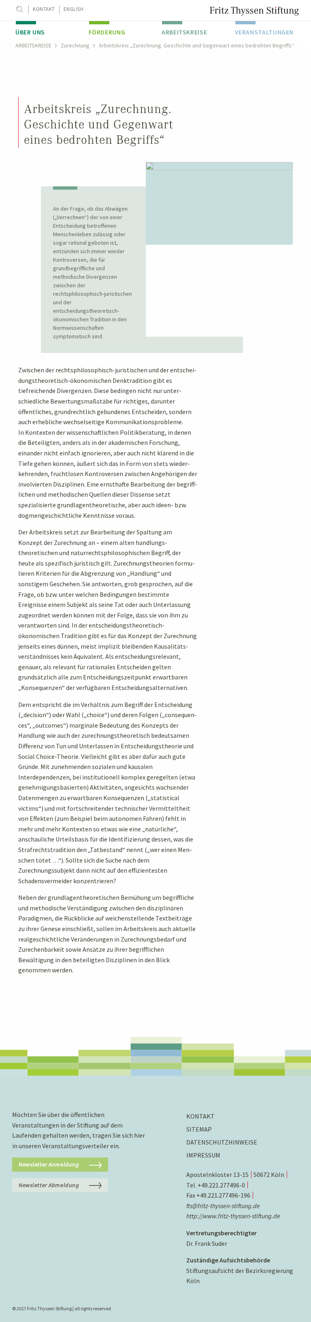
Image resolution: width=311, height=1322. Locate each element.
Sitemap (199, 1129)
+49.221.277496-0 (221, 1185)
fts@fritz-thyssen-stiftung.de (223, 1206)
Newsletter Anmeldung (49, 1164)
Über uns (30, 32)
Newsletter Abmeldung (49, 1185)
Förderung (107, 32)
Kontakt (44, 9)
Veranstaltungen (264, 32)
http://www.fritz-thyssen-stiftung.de (233, 1216)
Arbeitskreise (184, 32)
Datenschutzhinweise (221, 1142)
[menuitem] (46, 30)
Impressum (203, 1155)
